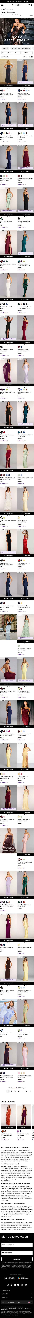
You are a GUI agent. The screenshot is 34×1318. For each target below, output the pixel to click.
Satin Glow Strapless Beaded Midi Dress (6, 222)
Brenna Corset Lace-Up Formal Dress (6, 435)
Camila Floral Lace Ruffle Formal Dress (6, 1134)
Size (3, 53)
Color (10, 53)
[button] (2, 90)
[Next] (32, 1)
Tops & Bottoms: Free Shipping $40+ (21, 1)
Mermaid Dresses (6, 1191)
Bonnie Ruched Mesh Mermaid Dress (6, 179)
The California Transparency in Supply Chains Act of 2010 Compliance (16, 1309)
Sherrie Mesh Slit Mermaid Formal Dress (7, 820)
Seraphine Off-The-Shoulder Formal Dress (6, 563)
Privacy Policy (21, 1266)
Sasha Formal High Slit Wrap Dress (6, 350)
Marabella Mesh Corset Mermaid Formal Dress (6, 1076)
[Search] (29, 5)
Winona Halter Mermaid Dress (6, 948)
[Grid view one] (29, 56)
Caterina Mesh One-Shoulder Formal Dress (6, 94)
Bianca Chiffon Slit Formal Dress (7, 393)
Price (16, 53)
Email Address (6, 1241)
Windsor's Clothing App (16, 1227)
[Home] (17, 5)
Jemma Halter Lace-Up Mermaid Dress (6, 606)
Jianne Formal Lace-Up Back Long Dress (6, 777)
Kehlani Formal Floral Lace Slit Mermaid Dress (7, 478)
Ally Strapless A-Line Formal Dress (8, 264)
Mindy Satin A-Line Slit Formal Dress (23, 1134)
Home (3, 9)
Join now (17, 1259)
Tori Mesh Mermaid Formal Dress (7, 307)
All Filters (27, 53)
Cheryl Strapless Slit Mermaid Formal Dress (6, 136)
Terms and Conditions (10, 1266)
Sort (24, 57)
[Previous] (2, 1)
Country (4, 1249)
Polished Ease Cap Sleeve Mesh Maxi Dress (7, 991)
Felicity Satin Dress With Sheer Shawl (6, 1033)
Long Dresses (7, 12)
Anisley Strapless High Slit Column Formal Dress (7, 734)
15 (26, 1091)
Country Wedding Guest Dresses (22, 1209)
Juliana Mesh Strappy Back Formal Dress (8, 692)
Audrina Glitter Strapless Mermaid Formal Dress (7, 905)
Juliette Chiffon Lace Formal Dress (8, 521)
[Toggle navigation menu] (2, 4)
